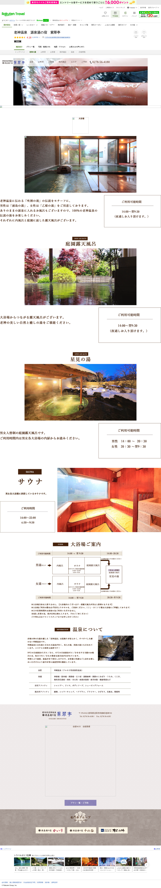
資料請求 (54, 882)
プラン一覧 (30, 47)
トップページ (20, 52)
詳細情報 (82, 52)
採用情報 (40, 882)
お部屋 (52, 52)
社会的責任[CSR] (29, 882)
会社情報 (5, 882)
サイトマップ (120, 7)
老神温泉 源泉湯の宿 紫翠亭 (37, 32)
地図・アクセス (60, 47)
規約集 (47, 882)
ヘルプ (101, 7)
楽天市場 (143, 7)
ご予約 (84, 62)
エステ (74, 62)
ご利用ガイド (109, 7)
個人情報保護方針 (16, 882)
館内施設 (63, 52)
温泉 (72, 52)
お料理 (43, 52)
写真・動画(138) (44, 47)
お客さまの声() (76, 47)
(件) (35, 37)
